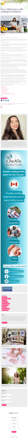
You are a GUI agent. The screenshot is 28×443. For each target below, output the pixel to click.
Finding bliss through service (6, 385)
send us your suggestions (12, 103)
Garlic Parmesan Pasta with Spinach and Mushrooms (8, 93)
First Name (3, 396)
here (16, 68)
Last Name (3, 400)
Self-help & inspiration (5, 308)
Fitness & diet (4, 300)
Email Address (4, 393)
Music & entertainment (5, 303)
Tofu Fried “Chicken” (3, 91)
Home (1, 13)
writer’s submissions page (7, 104)
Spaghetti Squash (3, 86)
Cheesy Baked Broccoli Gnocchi (5, 92)
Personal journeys (3, 34)
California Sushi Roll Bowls (4, 90)
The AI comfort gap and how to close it (7, 365)
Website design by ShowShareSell (14, 437)
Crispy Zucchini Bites (4, 87)
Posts (3, 13)
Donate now (4, 322)
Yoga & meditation (5, 310)
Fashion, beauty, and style (6, 298)
